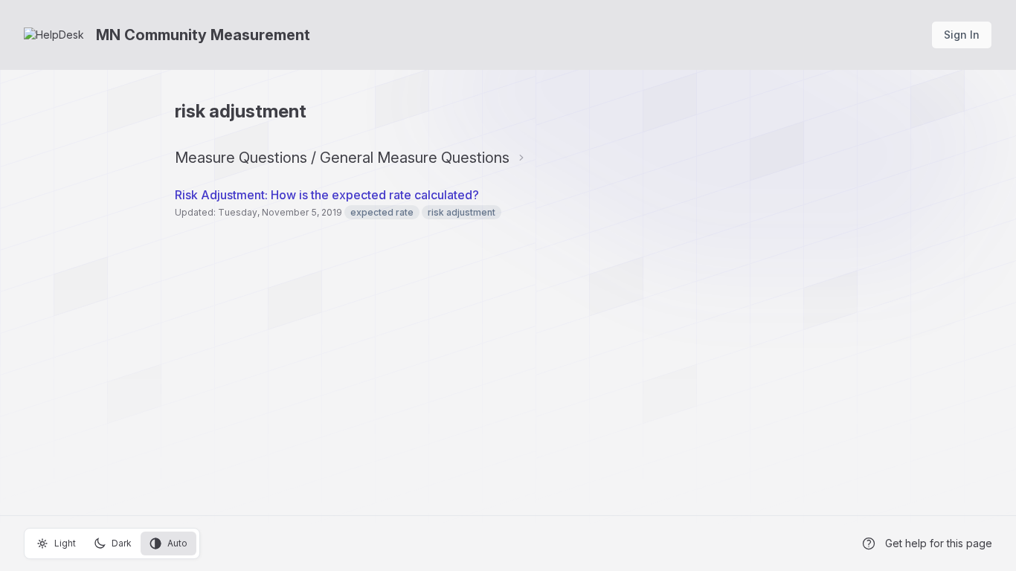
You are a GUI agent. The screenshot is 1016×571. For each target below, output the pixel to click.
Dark (122, 543)
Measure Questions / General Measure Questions (342, 158)
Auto (177, 543)
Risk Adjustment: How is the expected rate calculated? (328, 194)
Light (65, 543)
